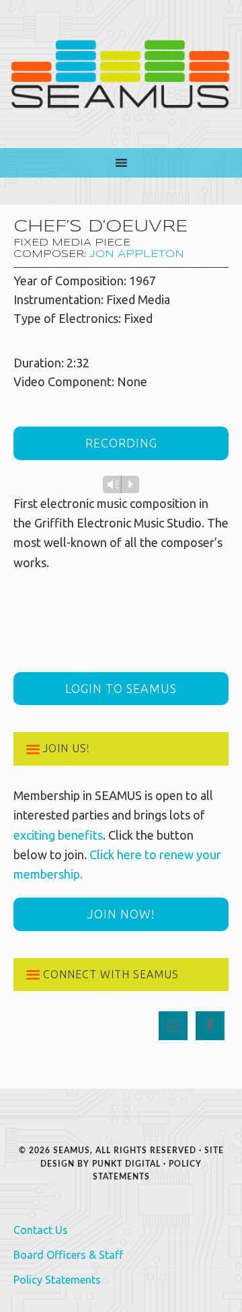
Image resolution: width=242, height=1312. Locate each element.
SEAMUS (121, 74)
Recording (121, 442)
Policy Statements (57, 1280)
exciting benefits (58, 835)
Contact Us (40, 1230)
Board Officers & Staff (68, 1255)
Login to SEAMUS (121, 688)
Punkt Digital (126, 1164)
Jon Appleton (136, 254)
